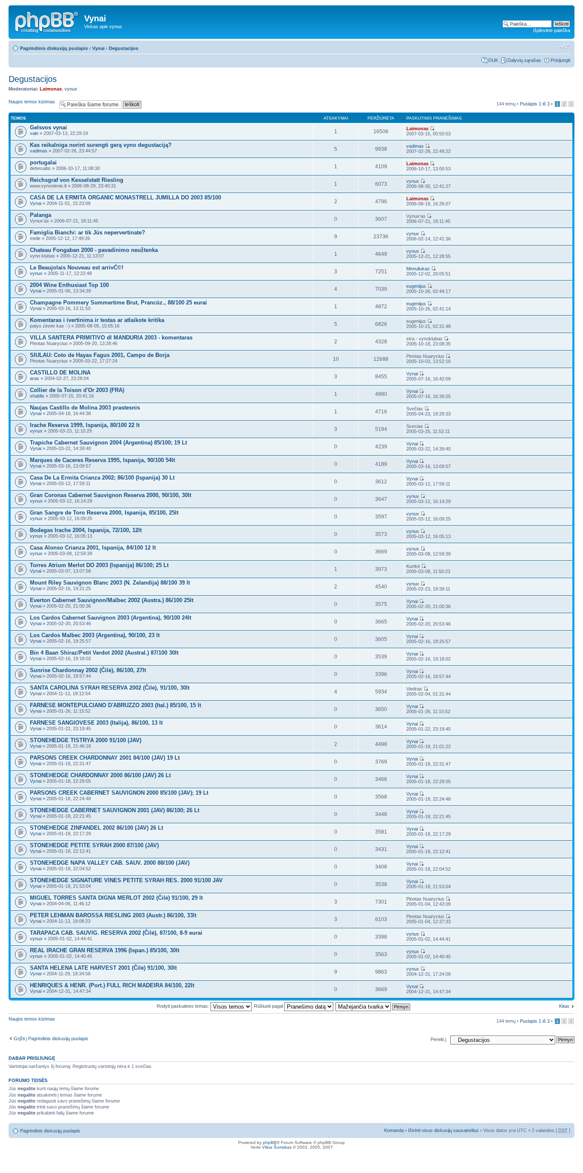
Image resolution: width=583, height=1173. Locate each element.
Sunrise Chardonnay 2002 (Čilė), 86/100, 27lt (88, 670)
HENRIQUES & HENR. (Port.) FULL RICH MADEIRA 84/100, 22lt (112, 985)
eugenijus (416, 286)
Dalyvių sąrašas (524, 60)
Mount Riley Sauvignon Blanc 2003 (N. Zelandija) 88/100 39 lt (110, 582)
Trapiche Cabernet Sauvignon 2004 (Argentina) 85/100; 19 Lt (108, 442)
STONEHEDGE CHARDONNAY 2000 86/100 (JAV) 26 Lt (100, 775)
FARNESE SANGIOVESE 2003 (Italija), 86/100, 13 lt (96, 723)
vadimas (38, 150)
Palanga (40, 215)
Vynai (98, 48)
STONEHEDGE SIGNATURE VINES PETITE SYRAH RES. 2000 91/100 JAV (126, 880)
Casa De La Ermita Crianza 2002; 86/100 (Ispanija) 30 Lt (102, 477)
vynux (70, 88)
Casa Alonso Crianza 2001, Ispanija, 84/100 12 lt (93, 547)
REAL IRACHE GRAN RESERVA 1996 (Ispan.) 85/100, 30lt (104, 950)
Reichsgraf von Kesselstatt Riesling (76, 180)
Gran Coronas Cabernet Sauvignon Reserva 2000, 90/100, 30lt (110, 495)
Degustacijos (123, 48)
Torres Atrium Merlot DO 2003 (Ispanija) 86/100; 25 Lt (99, 565)
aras (34, 378)
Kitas (564, 1006)
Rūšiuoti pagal (269, 1006)
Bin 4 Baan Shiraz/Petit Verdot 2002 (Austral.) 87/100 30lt (104, 652)
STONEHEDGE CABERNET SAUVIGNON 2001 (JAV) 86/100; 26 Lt (114, 810)
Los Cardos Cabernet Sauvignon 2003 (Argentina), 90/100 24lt (110, 617)
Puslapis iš (535, 103)
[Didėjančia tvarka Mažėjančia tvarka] (373, 1006)
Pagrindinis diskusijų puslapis (54, 48)
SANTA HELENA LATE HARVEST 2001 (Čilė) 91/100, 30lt (103, 968)
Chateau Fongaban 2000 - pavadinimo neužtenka (94, 250)
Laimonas (51, 88)
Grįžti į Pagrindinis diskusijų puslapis (51, 1038)
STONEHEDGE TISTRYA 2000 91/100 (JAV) (85, 740)
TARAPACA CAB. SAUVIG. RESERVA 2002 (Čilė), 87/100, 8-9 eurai (116, 933)
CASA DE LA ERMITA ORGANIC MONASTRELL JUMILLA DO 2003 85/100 (125, 197)
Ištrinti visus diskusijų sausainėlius (443, 1130)
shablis (37, 395)
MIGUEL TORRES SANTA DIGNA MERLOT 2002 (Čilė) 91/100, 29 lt (116, 898)
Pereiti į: (439, 1039)
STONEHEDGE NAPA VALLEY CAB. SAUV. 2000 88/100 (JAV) (109, 863)
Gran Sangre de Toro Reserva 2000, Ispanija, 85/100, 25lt (104, 512)
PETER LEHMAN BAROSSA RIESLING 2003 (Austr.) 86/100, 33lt (113, 915)
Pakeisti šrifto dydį (564, 46)
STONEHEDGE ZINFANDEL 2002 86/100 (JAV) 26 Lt (96, 828)
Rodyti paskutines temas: (183, 1006)
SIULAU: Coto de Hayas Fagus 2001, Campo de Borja (99, 355)
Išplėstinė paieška (551, 30)
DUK (493, 60)
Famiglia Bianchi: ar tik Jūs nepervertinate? (87, 232)
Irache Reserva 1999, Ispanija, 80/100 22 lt (85, 425)
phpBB (270, 1142)
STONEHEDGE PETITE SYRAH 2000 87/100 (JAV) (94, 845)
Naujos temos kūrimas (32, 101)
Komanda (394, 1130)
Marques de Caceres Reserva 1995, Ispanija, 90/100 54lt (102, 460)
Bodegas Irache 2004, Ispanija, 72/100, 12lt (86, 530)
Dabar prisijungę (32, 1058)
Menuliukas (418, 268)
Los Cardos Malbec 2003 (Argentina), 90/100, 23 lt (95, 635)
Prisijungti (560, 60)
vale (34, 133)
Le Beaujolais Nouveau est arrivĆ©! (76, 267)
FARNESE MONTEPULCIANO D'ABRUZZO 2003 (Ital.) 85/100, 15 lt (115, 705)
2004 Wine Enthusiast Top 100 (69, 285)
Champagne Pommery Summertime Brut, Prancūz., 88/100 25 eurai (118, 302)
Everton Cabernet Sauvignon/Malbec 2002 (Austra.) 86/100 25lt (111, 600)
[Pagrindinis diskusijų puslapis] (47, 21)
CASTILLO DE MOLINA (60, 372)
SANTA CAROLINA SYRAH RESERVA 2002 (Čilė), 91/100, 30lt (109, 687)
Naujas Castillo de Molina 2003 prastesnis (85, 407)
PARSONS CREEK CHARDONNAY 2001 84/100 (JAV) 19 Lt (105, 758)
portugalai (43, 162)
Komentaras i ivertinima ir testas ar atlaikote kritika (97, 320)
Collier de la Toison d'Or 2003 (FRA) (77, 390)
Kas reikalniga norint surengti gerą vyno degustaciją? (101, 145)
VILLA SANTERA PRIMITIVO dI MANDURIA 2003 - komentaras (111, 337)
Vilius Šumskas (277, 1147)
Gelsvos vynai (48, 127)
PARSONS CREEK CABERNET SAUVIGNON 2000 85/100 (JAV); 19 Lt (119, 793)
